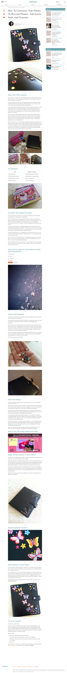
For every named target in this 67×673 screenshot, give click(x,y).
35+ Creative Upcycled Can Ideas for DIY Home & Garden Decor (57, 54)
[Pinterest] (4, 14)
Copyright (19, 666)
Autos (19, 4)
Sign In (58, 2)
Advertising (36, 666)
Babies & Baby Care (55, 23)
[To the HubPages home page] (5, 666)
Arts (7, 4)
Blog (32, 645)
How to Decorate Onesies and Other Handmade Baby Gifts (56, 26)
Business (46, 4)
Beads (11, 260)
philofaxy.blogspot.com (12, 645)
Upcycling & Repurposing (57, 11)
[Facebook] (4, 10)
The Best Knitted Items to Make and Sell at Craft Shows (56, 33)
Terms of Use (24, 666)
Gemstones (12, 254)
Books (33, 4)
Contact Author (17, 25)
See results (15, 262)
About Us (14, 666)
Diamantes (12, 258)
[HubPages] (33, 2)
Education (59, 4)
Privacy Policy (30, 666)
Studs (11, 256)
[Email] (4, 17)
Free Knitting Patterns (56, 31)
